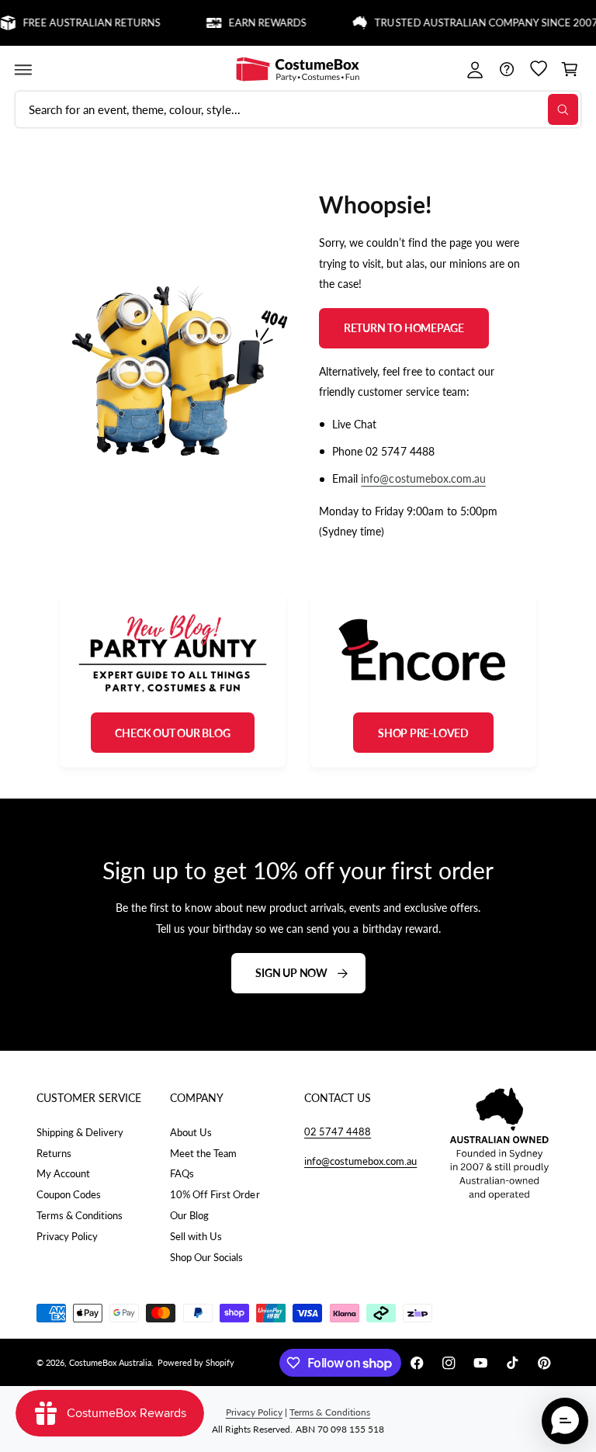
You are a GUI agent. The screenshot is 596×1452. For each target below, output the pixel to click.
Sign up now (291, 972)
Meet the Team (203, 1153)
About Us (191, 1132)
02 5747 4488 (337, 1131)
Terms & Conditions (79, 1215)
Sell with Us (196, 1236)
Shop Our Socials (206, 1257)
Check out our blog (172, 733)
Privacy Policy (67, 1236)
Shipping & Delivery (79, 1132)
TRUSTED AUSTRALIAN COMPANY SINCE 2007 (477, 23)
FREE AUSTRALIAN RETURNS (82, 23)
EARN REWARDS (257, 23)
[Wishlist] (538, 69)
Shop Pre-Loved (423, 733)
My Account (63, 1173)
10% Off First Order (214, 1194)
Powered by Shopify (196, 1362)
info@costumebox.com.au (423, 478)
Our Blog (189, 1215)
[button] (23, 69)
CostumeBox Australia (110, 1362)
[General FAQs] (506, 69)
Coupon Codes (68, 1194)
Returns (53, 1153)
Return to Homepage (404, 327)
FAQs (182, 1173)
